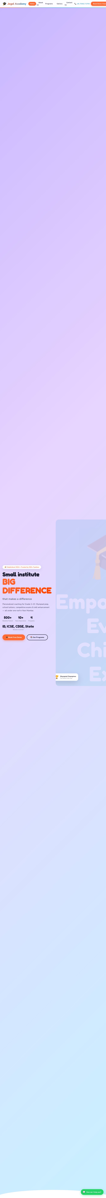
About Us (40, 4)
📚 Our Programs (37, 637)
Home (32, 4)
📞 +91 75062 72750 (82, 4)
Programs (49, 4)
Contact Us (68, 4)
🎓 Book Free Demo (14, 637)
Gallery (59, 4)
